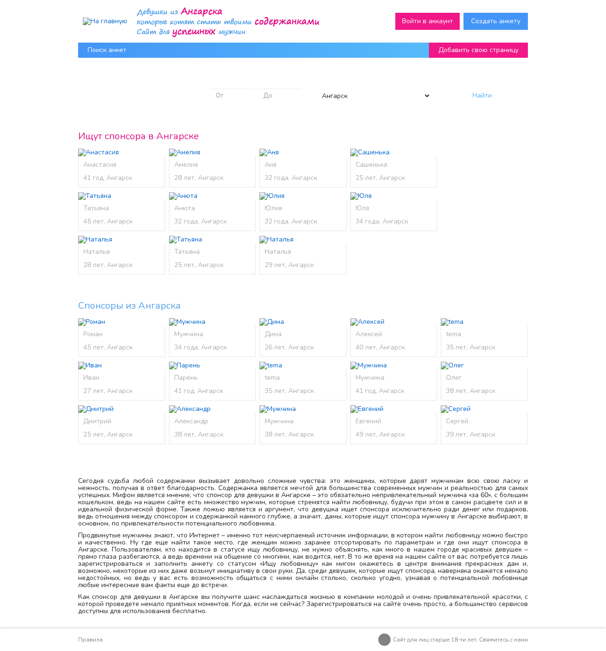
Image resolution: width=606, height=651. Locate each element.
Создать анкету (495, 21)
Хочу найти (105, 81)
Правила (90, 639)
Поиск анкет (107, 49)
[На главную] (105, 21)
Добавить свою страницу (478, 49)
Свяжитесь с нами (503, 639)
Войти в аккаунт (427, 21)
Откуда (326, 81)
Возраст (224, 81)
